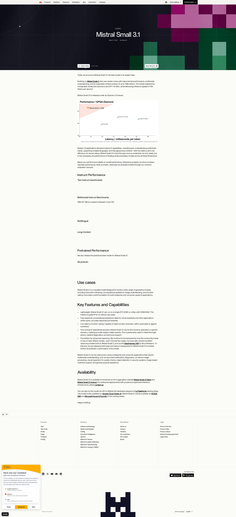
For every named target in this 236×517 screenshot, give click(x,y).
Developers (76, 2)
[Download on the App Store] (175, 475)
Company (102, 2)
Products (47, 2)
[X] (47, 474)
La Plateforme (141, 391)
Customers (92, 2)
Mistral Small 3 (93, 81)
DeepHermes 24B (131, 343)
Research (66, 2)
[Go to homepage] (40, 2)
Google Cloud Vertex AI (111, 394)
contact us (99, 385)
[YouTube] (52, 474)
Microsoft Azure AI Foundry (96, 396)
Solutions (56, 2)
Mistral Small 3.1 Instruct (87, 382)
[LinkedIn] (43, 474)
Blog (84, 2)
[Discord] (56, 474)
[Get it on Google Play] (188, 475)
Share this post (150, 66)
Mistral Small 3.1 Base (142, 380)
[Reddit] (61, 474)
